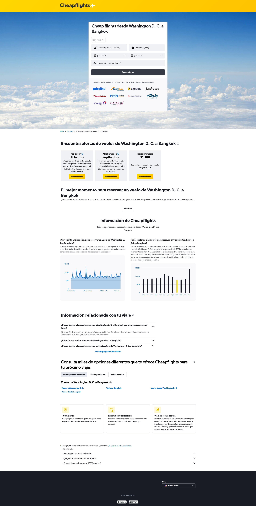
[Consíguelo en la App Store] (133, 502)
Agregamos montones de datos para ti (80, 458)
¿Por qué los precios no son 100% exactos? (82, 463)
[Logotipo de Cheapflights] (75, 6)
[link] (77, 176)
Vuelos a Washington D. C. (73, 388)
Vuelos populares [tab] (97, 374)
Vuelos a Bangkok (113, 388)
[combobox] (98, 39)
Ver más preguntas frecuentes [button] (108, 351)
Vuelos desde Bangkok (71, 392)
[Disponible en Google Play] (122, 502)
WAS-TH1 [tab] (128, 208)
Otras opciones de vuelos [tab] (74, 374)
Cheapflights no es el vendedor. (77, 453)
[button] (108, 55)
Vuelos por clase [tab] (117, 374)
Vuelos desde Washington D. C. (164, 388)
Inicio (62, 132)
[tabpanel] (128, 272)
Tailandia (70, 132)
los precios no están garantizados (120, 446)
